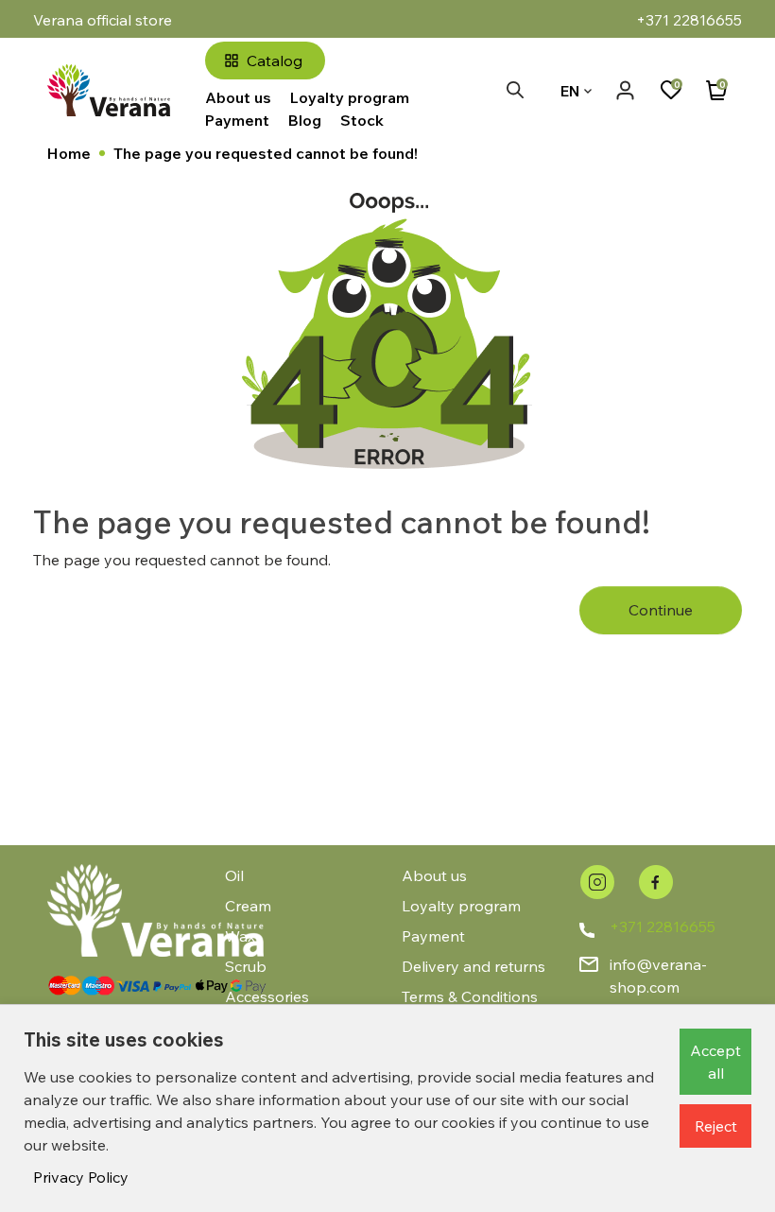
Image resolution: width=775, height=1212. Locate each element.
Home (69, 153)
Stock (362, 120)
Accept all (715, 1061)
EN (570, 90)
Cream (248, 905)
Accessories (267, 996)
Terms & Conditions (470, 996)
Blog (304, 120)
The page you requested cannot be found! (265, 153)
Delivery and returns (473, 966)
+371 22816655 (662, 926)
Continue (661, 609)
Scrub (246, 966)
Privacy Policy (81, 1177)
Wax (240, 935)
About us (238, 97)
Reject (716, 1126)
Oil (234, 875)
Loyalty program (349, 97)
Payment (237, 120)
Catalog (274, 60)
